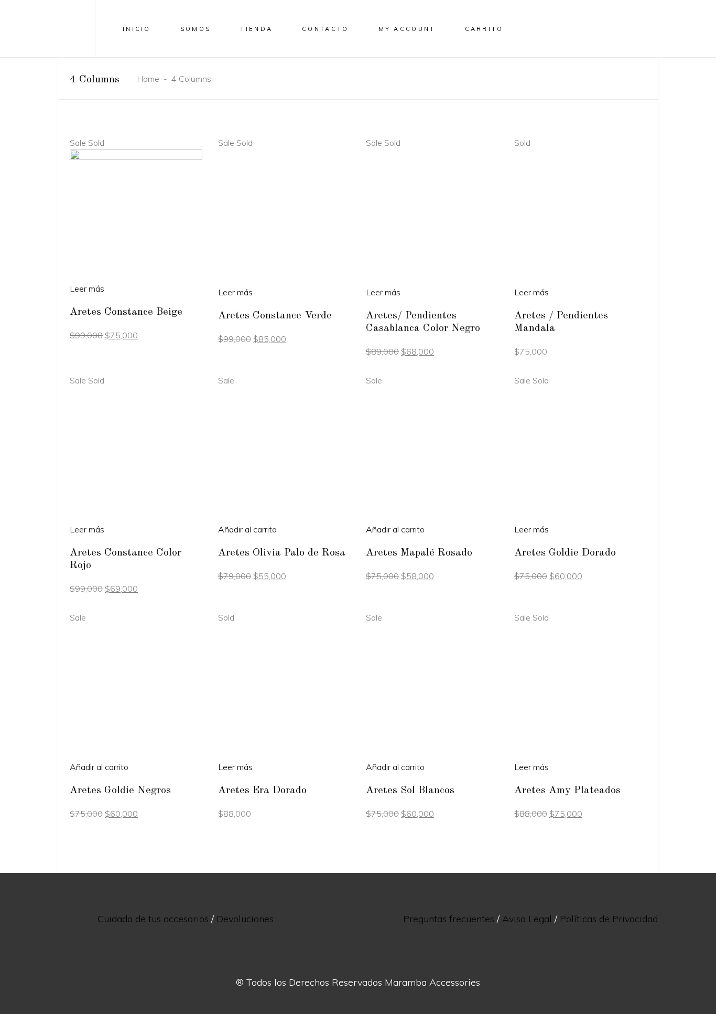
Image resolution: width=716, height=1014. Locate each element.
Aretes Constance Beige (126, 312)
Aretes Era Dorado (262, 790)
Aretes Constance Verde (275, 316)
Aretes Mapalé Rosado (419, 553)
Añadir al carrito (247, 529)
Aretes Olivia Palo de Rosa (281, 553)
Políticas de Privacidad (609, 919)
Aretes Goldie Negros (120, 790)
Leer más (87, 288)
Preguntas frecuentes (448, 919)
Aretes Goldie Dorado (565, 553)
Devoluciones (245, 919)
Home (148, 78)
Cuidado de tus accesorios (153, 919)
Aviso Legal (527, 919)
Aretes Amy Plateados (567, 790)
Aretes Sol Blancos (410, 790)
